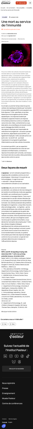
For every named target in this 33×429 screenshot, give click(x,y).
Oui (5, 324)
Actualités (29, 8)
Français (4, 422)
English (10, 422)
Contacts (4, 419)
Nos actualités (21, 8)
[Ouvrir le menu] (30, 3)
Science (10, 256)
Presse (5, 388)
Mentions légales (13, 419)
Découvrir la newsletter (16, 369)
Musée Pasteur (8, 398)
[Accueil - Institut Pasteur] (6, 2)
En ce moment (11, 8)
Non (13, 324)
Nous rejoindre (8, 383)
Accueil (3, 8)
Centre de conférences (12, 403)
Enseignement (8, 393)
